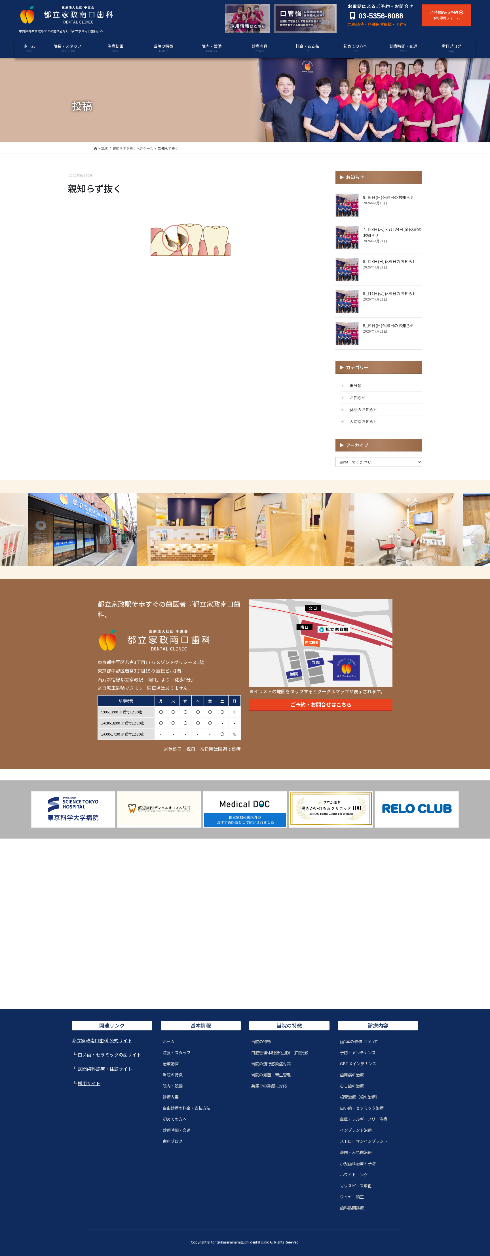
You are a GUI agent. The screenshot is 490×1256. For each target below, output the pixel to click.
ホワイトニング (354, 1174)
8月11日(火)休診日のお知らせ (389, 293)
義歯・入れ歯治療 (356, 1152)
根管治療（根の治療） (360, 1097)
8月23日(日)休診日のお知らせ (389, 261)
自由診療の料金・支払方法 (186, 1108)
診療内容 (171, 1097)
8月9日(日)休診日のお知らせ (388, 325)
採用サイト (89, 1083)
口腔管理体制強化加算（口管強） (281, 1052)
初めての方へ (175, 1119)
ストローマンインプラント (364, 1141)
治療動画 (171, 1063)
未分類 (356, 385)
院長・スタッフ (177, 1052)
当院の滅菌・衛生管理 (271, 1075)
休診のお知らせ (363, 409)
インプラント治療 (356, 1130)
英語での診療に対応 (269, 1086)
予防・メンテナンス (358, 1052)
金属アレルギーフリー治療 (363, 1119)
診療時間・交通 (177, 1130)
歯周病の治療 (352, 1075)
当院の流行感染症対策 (271, 1063)
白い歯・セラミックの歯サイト (109, 1054)
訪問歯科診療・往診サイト (105, 1068)
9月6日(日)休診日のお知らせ (388, 197)
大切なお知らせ (363, 421)
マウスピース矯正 (355, 1185)
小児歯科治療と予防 (358, 1163)
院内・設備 (173, 1086)
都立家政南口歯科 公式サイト (102, 1040)
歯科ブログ (173, 1141)
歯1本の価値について (359, 1041)
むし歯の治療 (352, 1086)
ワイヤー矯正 (352, 1197)
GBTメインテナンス (358, 1063)
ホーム (169, 1041)
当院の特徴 (173, 1075)
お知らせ (358, 397)
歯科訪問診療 (352, 1208)
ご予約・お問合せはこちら (321, 704)
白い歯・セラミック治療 (362, 1108)
